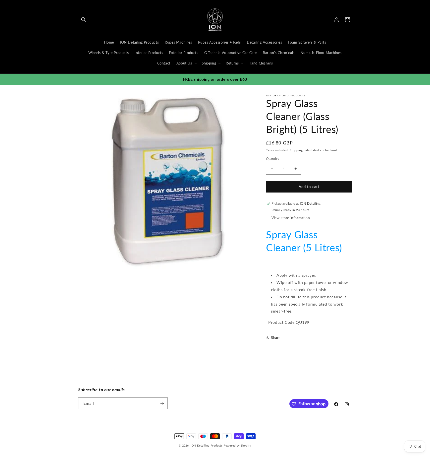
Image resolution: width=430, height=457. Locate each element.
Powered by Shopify (237, 445)
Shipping (296, 150)
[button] (83, 19)
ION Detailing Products (206, 445)
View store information (290, 218)
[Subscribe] (162, 403)
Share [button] (275, 337)
